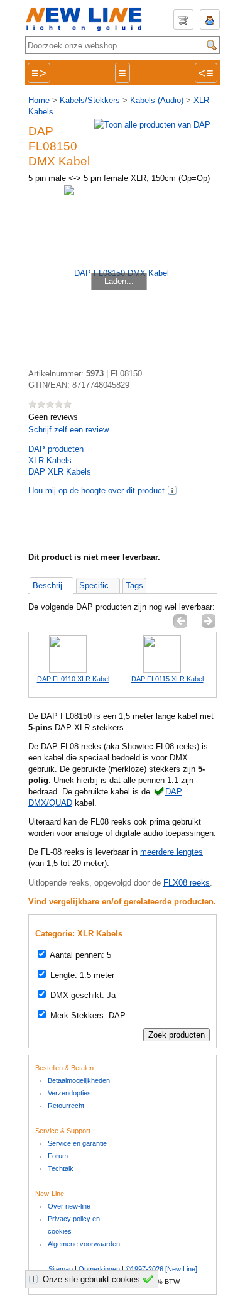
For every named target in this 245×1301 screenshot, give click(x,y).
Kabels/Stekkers (90, 100)
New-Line (88, 19)
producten (56, 449)
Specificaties (99, 585)
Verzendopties (69, 1093)
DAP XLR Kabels (59, 471)
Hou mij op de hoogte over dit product (96, 490)
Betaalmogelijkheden (79, 1080)
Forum (58, 1156)
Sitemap (60, 1269)
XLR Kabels (50, 460)
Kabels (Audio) (156, 100)
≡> (38, 73)
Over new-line (69, 1206)
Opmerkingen (99, 1269)
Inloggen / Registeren (210, 19)
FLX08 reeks (186, 882)
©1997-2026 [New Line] (161, 1269)
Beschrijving (53, 585)
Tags (134, 585)
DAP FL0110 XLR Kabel (73, 679)
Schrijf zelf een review (68, 429)
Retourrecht (66, 1105)
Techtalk (61, 1168)
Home (39, 100)
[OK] (150, 1279)
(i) (172, 490)
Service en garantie (77, 1143)
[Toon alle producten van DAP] (152, 124)
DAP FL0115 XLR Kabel (167, 679)
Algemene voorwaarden (84, 1244)
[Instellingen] (35, 1279)
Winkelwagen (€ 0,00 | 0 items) (183, 19)
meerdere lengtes (171, 852)
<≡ (206, 73)
